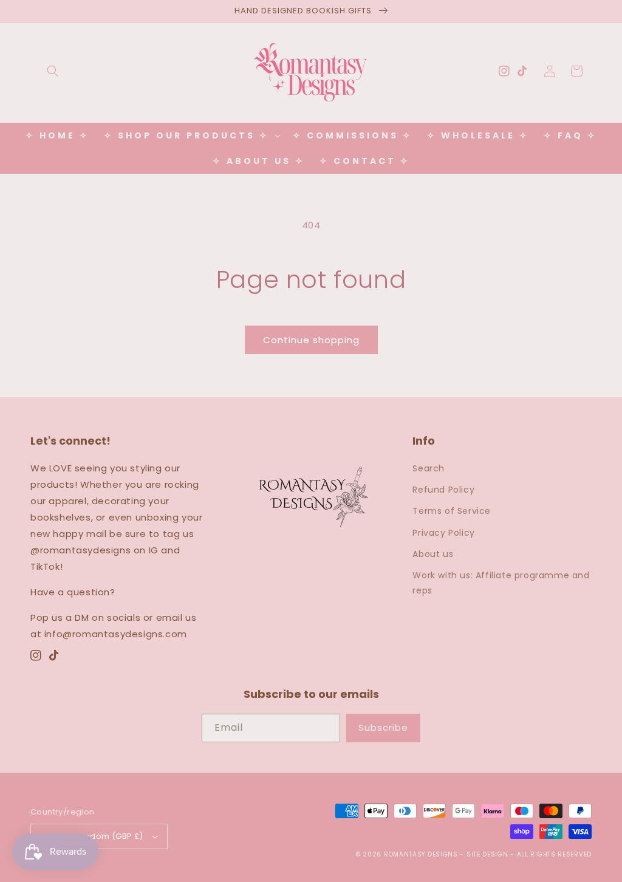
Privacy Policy (443, 533)
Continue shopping (311, 339)
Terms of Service (451, 511)
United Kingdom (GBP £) (93, 836)
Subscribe (383, 727)
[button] (52, 71)
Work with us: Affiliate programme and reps (500, 583)
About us (432, 554)
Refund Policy (443, 490)
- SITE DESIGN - (488, 854)
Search (428, 468)
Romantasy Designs (422, 854)
